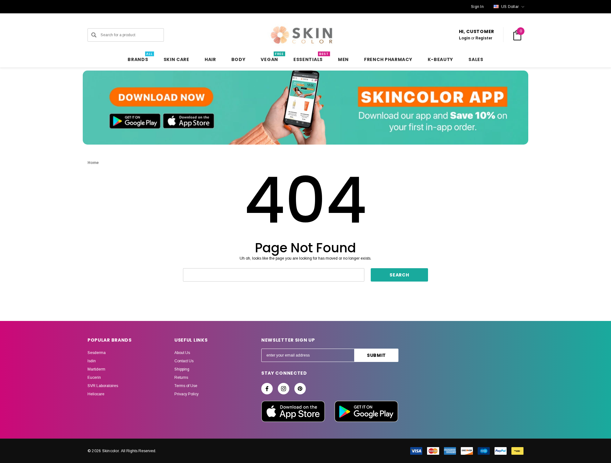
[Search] (94, 35)
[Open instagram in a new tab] (283, 388)
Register (483, 38)
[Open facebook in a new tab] (267, 388)
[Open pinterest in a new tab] (300, 388)
